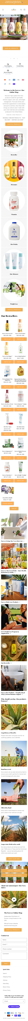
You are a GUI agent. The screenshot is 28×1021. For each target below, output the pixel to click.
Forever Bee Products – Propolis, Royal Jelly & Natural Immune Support (13, 693)
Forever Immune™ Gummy (20, 404)
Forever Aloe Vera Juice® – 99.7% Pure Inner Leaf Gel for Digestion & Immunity (20, 380)
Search (5, 973)
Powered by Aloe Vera (20, 1018)
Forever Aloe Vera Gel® (7, 333)
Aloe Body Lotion (20, 426)
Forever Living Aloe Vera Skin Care (12, 541)
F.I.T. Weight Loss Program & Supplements (10, 632)
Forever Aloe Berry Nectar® (7, 404)
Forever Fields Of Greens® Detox (20, 452)
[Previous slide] (10, 58)
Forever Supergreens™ (7, 451)
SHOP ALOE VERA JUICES (14, 875)
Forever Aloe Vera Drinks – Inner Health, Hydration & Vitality (13, 571)
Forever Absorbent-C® (7, 475)
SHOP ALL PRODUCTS (11, 48)
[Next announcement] (25, 2)
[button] (3, 9)
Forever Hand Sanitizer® (20, 356)
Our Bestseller (5, 663)
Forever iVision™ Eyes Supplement (7, 379)
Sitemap (5, 980)
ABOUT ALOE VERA (14, 859)
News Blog (6, 983)
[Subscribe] (23, 1001)
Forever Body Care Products (10, 602)
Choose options (7, 503)
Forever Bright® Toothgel (20, 475)
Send (5, 963)
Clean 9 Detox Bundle (7, 497)
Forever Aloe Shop (11, 1018)
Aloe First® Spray (7, 426)
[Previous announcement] (2, 2)
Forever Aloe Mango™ (7, 356)
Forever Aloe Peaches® (20, 333)
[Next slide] (17, 58)
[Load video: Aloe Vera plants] (14, 899)
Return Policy (6, 987)
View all (14, 508)
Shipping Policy (7, 976)
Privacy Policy (6, 990)
